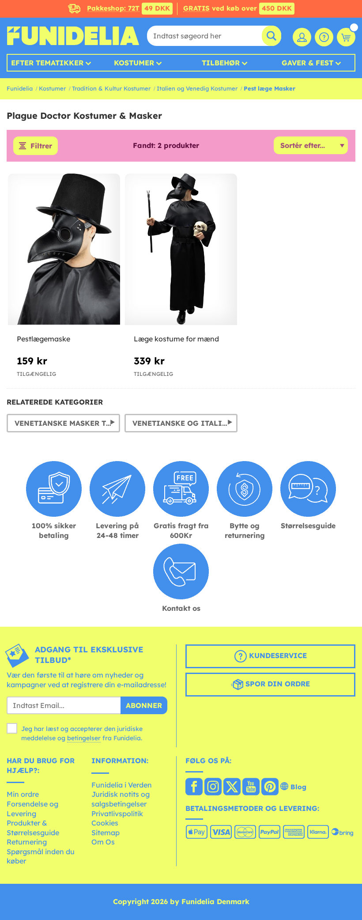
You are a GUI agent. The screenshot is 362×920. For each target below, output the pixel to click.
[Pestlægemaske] (64, 250)
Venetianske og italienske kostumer (185, 423)
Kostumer (134, 62)
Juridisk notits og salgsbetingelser (120, 799)
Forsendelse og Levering (32, 808)
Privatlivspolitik (117, 813)
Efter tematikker (47, 62)
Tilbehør (221, 62)
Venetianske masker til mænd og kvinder (67, 423)
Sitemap (105, 832)
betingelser (84, 738)
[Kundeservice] (324, 37)
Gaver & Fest (307, 62)
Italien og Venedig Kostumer (197, 88)
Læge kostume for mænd (176, 338)
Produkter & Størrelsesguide (33, 827)
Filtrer (41, 145)
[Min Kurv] (346, 37)
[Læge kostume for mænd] (181, 250)
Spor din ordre (276, 683)
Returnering (27, 841)
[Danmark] (194, 787)
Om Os (103, 841)
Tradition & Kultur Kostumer (111, 88)
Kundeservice (277, 655)
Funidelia (20, 88)
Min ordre (23, 794)
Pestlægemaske (43, 338)
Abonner (144, 705)
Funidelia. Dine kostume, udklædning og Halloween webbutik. (73, 36)
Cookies (104, 822)
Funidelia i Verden (121, 784)
